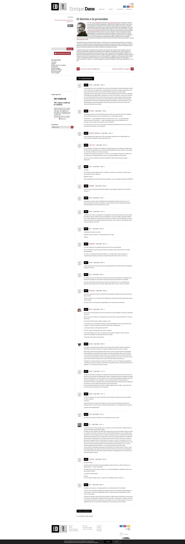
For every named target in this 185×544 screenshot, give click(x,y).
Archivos (101, 9)
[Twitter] (126, 7)
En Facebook (54, 66)
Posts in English (55, 72)
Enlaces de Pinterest (74, 530)
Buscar (70, 49)
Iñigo (90, 309)
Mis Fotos (85, 526)
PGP (62, 20)
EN (130, 4)
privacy (65, 20)
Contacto (120, 9)
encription (58, 20)
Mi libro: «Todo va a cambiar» (58, 65)
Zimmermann (70, 21)
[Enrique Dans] (59, 6)
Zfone (88, 32)
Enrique (82, 9)
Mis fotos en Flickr (56, 71)
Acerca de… (129, 9)
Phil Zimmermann (96, 22)
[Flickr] (130, 7)
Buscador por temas (63, 53)
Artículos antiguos (55, 68)
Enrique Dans (63, 118)
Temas (111, 9)
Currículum (99, 526)
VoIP (68, 20)
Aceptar (108, 541)
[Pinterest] (128, 7)
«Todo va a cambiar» (87, 529)
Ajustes (116, 541)
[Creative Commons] (126, 538)
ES (132, 4)
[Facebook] (124, 7)
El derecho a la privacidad (92, 19)
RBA (90, 484)
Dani (90, 198)
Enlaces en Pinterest (56, 69)
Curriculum (54, 62)
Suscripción (99, 530)
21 (71, 25)
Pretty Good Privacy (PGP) (113, 22)
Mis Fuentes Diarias (87, 527)
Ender (91, 344)
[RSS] (133, 7)
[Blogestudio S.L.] (123, 534)
